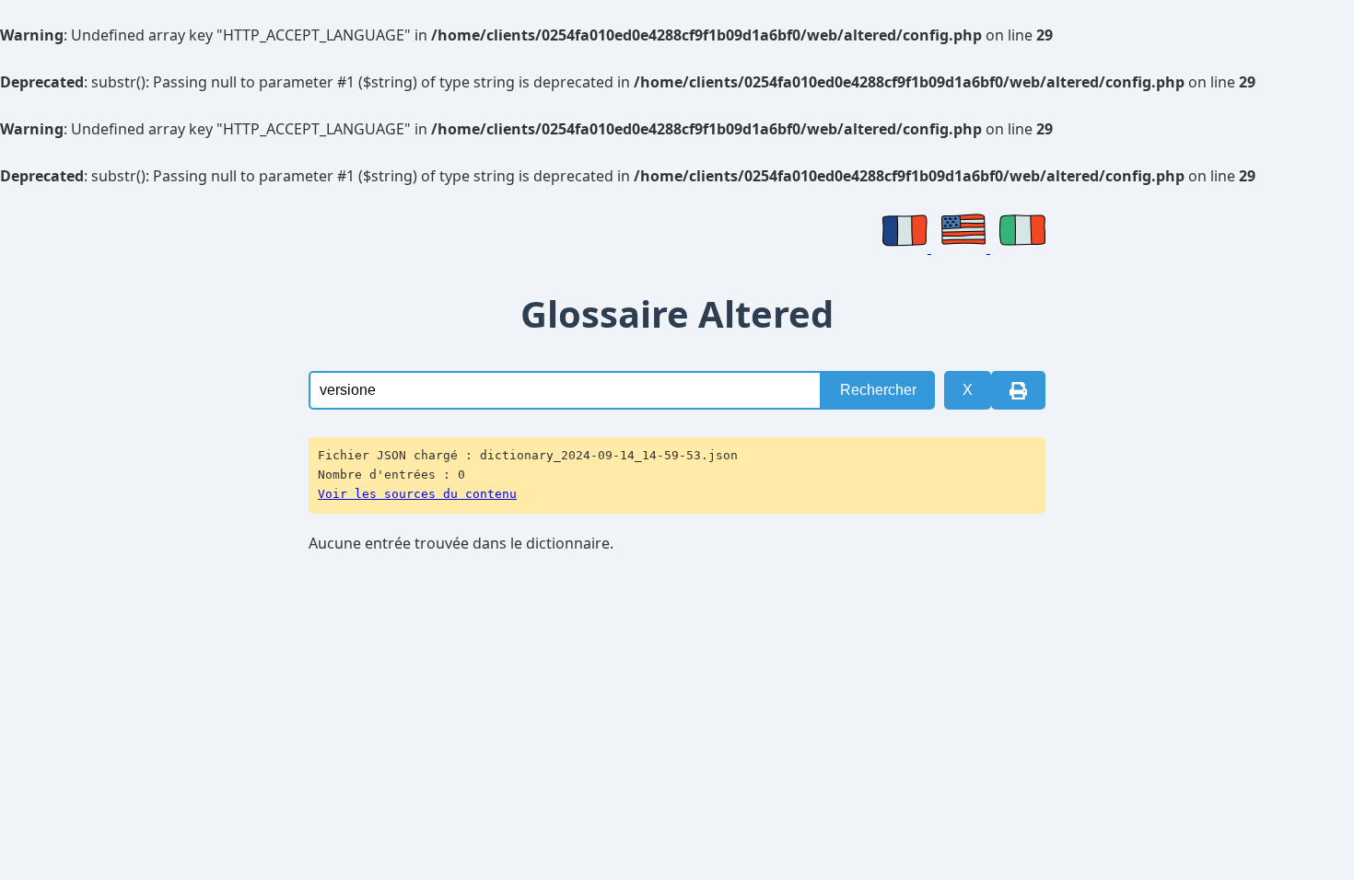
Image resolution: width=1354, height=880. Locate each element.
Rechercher (878, 390)
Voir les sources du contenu (417, 494)
